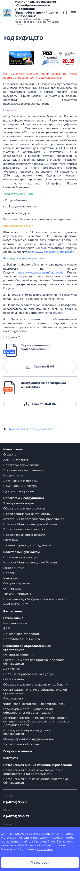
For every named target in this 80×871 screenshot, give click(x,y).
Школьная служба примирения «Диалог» (34, 599)
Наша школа (13, 449)
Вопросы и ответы (17, 751)
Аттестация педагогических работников (33, 519)
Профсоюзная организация (24, 535)
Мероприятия (13, 568)
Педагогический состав (21, 465)
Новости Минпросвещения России (30, 524)
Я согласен (40, 862)
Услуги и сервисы (17, 594)
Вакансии (10, 540)
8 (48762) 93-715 (15, 802)
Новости (9, 573)
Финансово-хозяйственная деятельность (34, 704)
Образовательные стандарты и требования (36, 684)
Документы (11, 669)
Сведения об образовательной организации (27, 647)
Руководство (13, 698)
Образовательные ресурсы (24, 508)
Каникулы (10, 578)
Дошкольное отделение (21, 634)
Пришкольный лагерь (20, 486)
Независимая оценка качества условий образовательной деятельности (33, 772)
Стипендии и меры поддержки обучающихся (27, 732)
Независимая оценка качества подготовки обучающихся (35, 780)
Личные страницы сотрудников (27, 545)
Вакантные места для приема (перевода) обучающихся (34, 661)
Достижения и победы (20, 481)
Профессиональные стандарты (26, 514)
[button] (65, 12)
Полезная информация (20, 557)
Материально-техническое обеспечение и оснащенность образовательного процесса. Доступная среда (36, 721)
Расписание (12, 611)
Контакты (10, 758)
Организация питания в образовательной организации (35, 691)
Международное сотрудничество (28, 739)
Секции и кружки (16, 583)
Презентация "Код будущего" (30, 429)
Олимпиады (12, 589)
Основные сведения (18, 655)
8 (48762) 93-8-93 (16, 816)
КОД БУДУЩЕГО (15, 604)
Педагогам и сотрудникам (23, 498)
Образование (13, 679)
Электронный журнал (19, 503)
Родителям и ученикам (21, 552)
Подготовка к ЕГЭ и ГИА (21, 639)
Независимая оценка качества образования (37, 765)
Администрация (15, 460)
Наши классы (13, 475)
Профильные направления (23, 470)
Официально (13, 618)
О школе (9, 454)
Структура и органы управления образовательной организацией (28, 710)
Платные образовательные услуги (29, 674)
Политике (45, 849)
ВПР (6, 628)
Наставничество (15, 623)
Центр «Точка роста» (18, 491)
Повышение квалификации (24, 529)
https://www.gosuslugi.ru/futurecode (51, 251)
